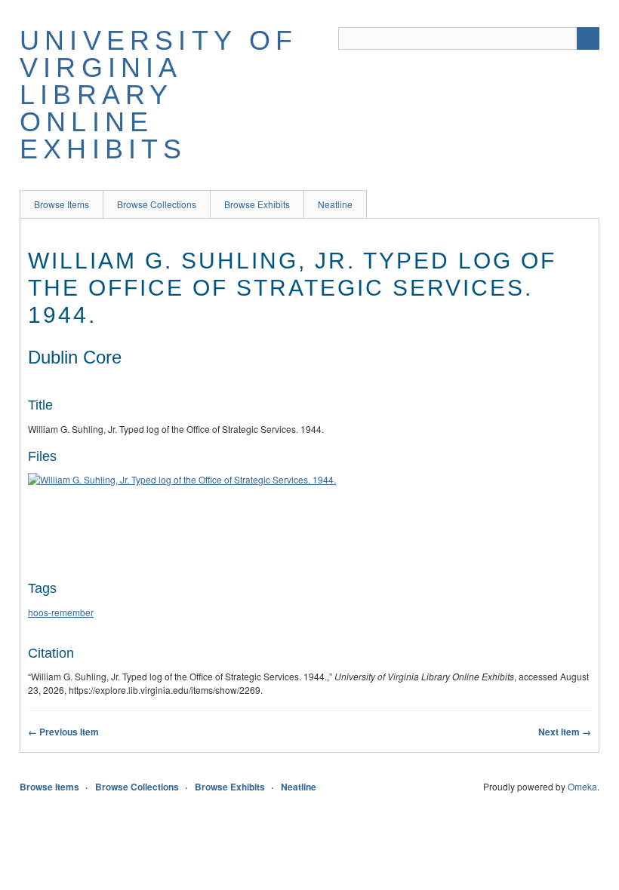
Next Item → (564, 731)
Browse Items (61, 204)
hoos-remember (61, 612)
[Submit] (588, 38)
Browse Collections (156, 204)
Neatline (335, 204)
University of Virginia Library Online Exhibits (159, 94)
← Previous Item (63, 731)
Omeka (582, 786)
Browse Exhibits (257, 204)
